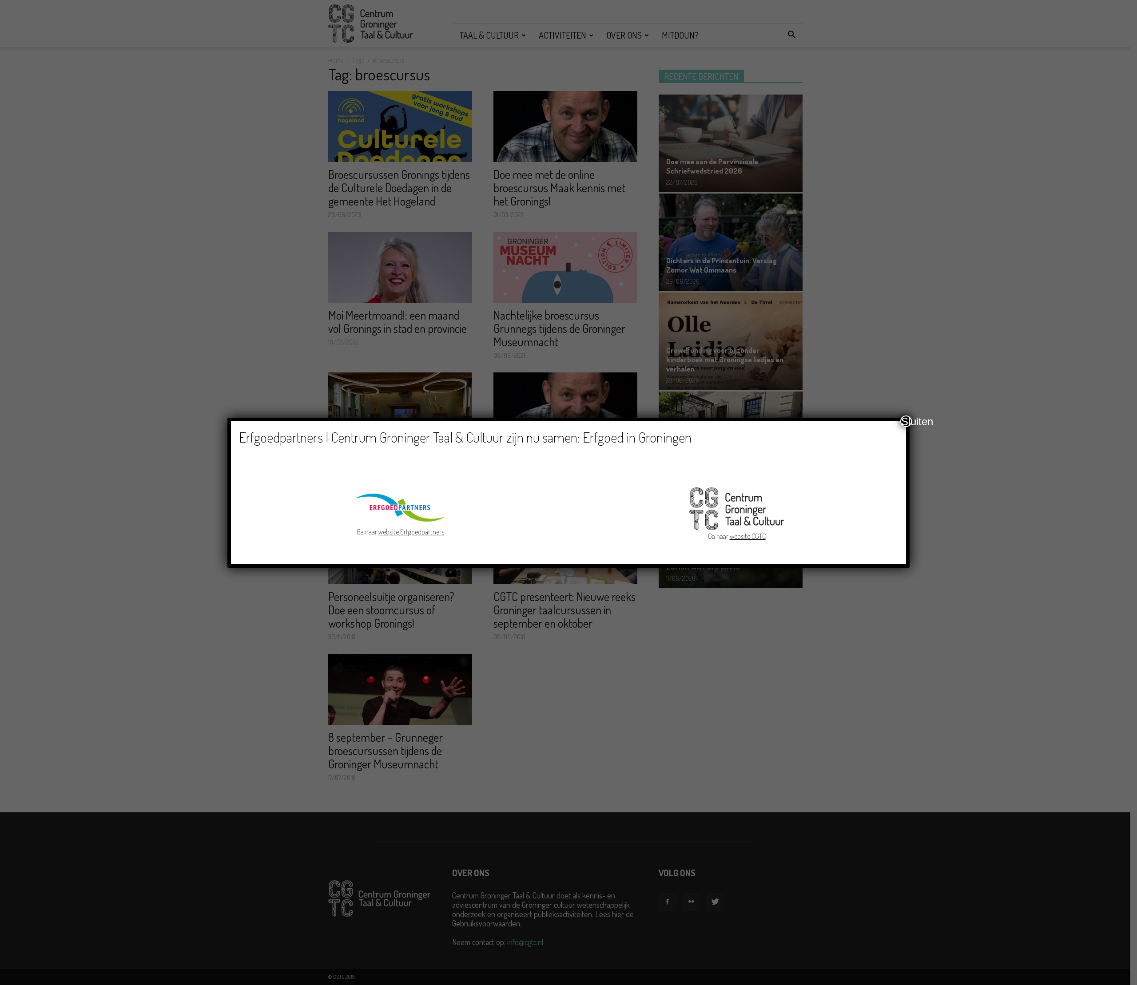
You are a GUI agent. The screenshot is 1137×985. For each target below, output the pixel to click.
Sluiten (906, 421)
